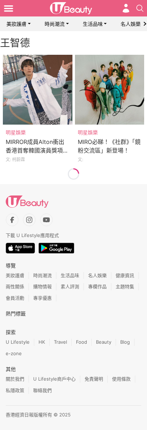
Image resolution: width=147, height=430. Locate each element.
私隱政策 (15, 390)
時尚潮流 (55, 24)
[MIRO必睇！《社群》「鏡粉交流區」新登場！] (110, 90)
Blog (125, 342)
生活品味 (93, 24)
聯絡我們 (42, 390)
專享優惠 (42, 298)
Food (81, 342)
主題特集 (125, 286)
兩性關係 (15, 286)
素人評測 (70, 286)
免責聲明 (94, 379)
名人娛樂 (131, 24)
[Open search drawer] (140, 8)
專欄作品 (97, 286)
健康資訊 (125, 275)
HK (42, 342)
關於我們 (15, 379)
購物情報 (42, 286)
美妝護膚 (16, 24)
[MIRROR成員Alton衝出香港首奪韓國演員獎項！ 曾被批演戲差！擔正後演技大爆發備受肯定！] (37, 90)
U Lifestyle (18, 342)
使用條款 (121, 379)
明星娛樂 (16, 132)
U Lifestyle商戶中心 (54, 379)
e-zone (14, 353)
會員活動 (15, 298)
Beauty (103, 342)
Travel (60, 342)
